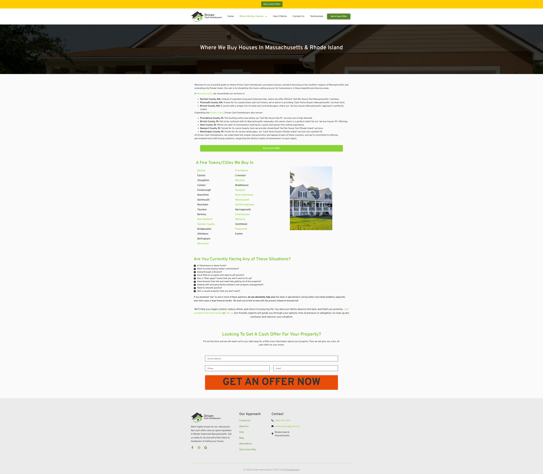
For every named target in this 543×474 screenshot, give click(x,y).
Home (231, 16)
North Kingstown (245, 204)
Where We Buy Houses (251, 16)
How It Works (280, 16)
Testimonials (316, 16)
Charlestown (242, 214)
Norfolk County (206, 224)
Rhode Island (216, 112)
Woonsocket (242, 200)
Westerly (240, 219)
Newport (240, 190)
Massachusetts (204, 93)
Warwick (240, 180)
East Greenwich (244, 195)
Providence (241, 170)
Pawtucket (241, 229)
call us (229, 313)
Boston (201, 170)
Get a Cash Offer (271, 4)
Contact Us (298, 16)
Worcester (203, 243)
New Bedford (204, 219)
